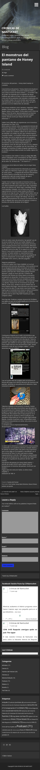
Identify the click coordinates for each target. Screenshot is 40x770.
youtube (5, 735)
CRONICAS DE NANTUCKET (10, 30)
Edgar (5, 72)
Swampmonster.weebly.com (15, 270)
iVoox (15, 719)
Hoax (25, 716)
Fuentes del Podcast (12, 482)
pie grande (10, 486)
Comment (5, 510)
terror (9, 732)
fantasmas (25, 711)
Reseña (4, 687)
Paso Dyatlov (11, 727)
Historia (4, 675)
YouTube (5, 690)
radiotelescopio (7, 730)
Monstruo (25, 484)
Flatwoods (5, 713)
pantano (4, 486)
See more (18, 612)
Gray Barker (17, 716)
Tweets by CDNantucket (9, 576)
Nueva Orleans (33, 484)
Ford (10, 484)
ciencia (30, 705)
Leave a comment (9, 75)
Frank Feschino (28, 713)
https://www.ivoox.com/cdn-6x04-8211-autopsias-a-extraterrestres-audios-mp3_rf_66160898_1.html (16, 598)
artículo (13, 702)
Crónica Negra (33, 708)
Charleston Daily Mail (20, 705)
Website (4, 556)
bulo (11, 705)
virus (33, 732)
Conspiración (11, 708)
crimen (23, 708)
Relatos (4, 684)
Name (4, 537)
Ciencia (4, 668)
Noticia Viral (27, 722)
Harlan (13, 484)
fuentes (7, 716)
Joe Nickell (24, 719)
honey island (19, 484)
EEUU (5, 711)
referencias (16, 730)
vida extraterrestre (25, 732)
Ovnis (4, 727)
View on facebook (31, 619)
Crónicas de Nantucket (19, 588)
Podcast (4, 681)
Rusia (22, 730)
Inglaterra (31, 716)
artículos (20, 702)
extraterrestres (14, 711)
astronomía (28, 702)
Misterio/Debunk (7, 678)
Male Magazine (7, 722)
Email (4, 546)
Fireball (32, 711)
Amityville (6, 702)
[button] (37, 3)
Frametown (13, 713)
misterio (17, 722)
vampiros (15, 732)
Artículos (4, 665)
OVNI (33, 722)
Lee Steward (34, 719)
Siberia (29, 730)
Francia (20, 713)
